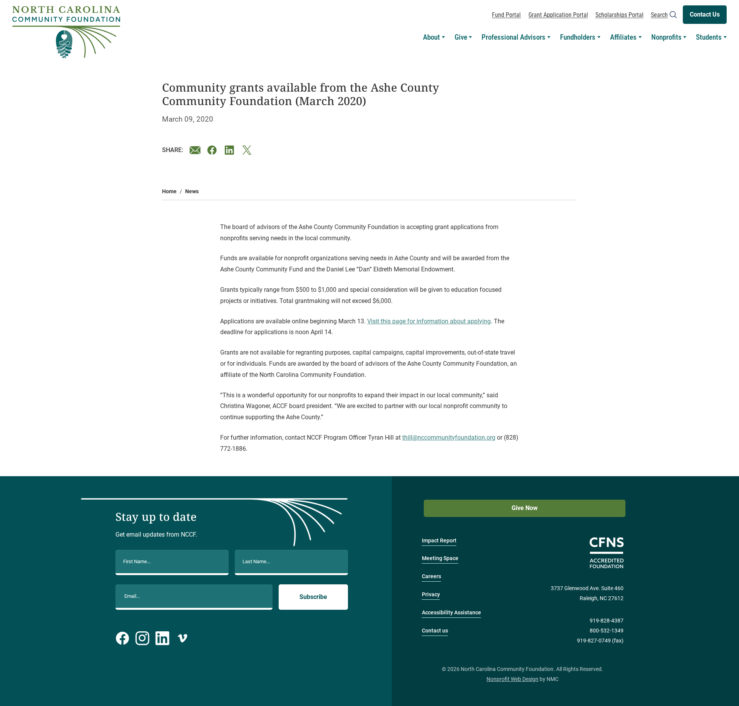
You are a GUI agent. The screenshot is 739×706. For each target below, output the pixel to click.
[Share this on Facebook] (213, 150)
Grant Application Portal (558, 14)
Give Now (525, 508)
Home (169, 191)
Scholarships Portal (619, 14)
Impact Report (439, 540)
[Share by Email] (195, 150)
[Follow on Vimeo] (182, 638)
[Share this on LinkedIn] (230, 150)
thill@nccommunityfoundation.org (448, 437)
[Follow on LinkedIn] (162, 638)
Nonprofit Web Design (512, 679)
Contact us (435, 630)
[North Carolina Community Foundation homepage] (66, 32)
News (192, 191)
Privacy (431, 594)
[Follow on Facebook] (122, 638)
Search (659, 14)
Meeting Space (440, 558)
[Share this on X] (248, 150)
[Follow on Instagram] (142, 638)
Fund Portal (506, 14)
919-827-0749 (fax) (600, 640)
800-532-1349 (607, 630)
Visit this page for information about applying (429, 321)
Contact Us (705, 14)
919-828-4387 (607, 620)
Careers (431, 576)
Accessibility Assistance (451, 612)
